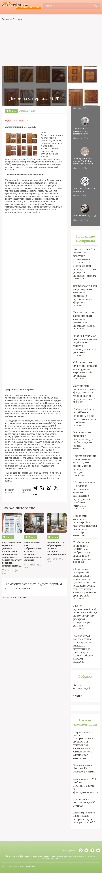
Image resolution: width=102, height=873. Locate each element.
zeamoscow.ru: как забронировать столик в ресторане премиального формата (85, 294)
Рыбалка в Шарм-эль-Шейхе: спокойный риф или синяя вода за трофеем (85, 415)
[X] (56, 488)
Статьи (16, 19)
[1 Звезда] (23, 490)
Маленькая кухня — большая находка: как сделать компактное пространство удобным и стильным (84, 494)
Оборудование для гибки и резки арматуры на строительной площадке (85, 369)
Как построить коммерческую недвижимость (81, 131)
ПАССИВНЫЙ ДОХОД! (84, 215)
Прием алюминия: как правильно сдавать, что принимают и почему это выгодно (85, 464)
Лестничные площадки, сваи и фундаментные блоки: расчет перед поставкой (84, 392)
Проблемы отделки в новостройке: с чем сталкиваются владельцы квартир (85, 524)
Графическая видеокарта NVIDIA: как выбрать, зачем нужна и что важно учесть (83, 551)
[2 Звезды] (26, 490)
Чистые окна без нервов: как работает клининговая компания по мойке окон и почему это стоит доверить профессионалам (84, 262)
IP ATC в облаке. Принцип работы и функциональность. (86, 785)
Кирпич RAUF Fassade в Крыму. (84, 770)
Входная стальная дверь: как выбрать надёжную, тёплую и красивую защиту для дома (85, 344)
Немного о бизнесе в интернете (84, 189)
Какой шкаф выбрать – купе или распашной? (84, 819)
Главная (6, 19)
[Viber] (42, 488)
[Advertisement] (51, 43)
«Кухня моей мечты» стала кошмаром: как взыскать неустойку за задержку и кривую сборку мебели (83, 647)
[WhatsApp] (49, 488)
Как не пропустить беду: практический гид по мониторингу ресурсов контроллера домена (85, 615)
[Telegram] (35, 488)
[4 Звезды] (30, 490)
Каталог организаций (81, 686)
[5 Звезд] (23, 492)
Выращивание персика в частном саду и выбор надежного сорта (84, 439)
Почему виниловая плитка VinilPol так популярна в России (83, 161)
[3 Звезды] (28, 490)
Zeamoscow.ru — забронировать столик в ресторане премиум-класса (84, 319)
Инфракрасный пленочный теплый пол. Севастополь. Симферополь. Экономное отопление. (83, 748)
